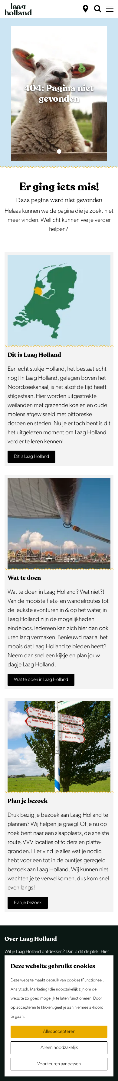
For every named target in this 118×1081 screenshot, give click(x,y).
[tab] (59, 151)
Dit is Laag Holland (31, 456)
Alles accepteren (59, 1031)
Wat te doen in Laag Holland (41, 679)
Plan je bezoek (27, 902)
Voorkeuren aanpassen (59, 1064)
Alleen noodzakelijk (59, 1047)
